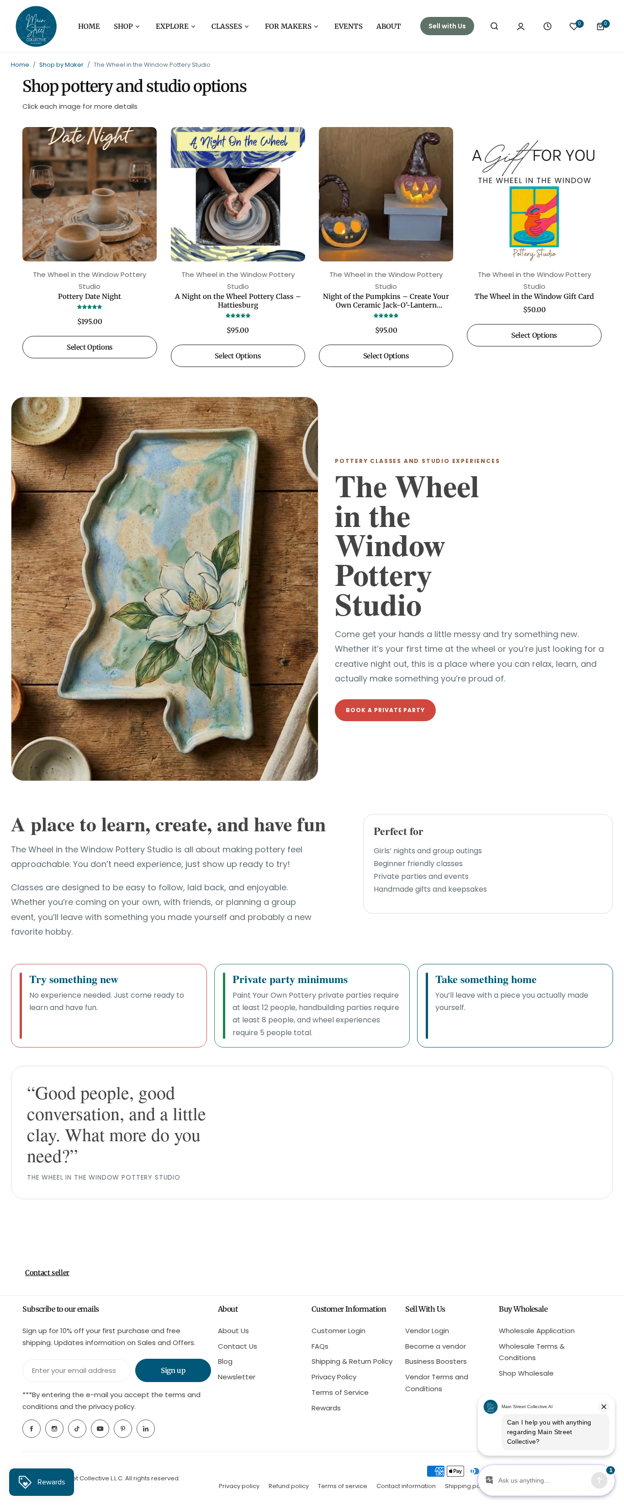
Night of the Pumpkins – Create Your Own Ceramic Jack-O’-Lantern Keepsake (386, 300)
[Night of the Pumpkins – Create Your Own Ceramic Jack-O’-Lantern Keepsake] (386, 194)
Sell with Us (447, 26)
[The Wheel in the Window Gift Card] (534, 194)
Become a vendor (435, 1346)
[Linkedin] (146, 1429)
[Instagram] (54, 1429)
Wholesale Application (537, 1330)
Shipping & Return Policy (352, 1361)
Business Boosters (436, 1361)
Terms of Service (340, 1392)
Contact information (406, 1486)
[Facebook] (31, 1429)
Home (20, 64)
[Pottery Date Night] (89, 194)
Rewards (326, 1408)
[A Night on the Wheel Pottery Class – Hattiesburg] (238, 194)
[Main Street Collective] (36, 26)
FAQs (320, 1346)
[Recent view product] (547, 26)
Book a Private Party (385, 710)
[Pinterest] (123, 1429)
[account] (521, 26)
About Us (233, 1330)
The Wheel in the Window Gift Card (534, 296)
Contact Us (237, 1346)
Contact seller (47, 1272)
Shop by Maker (61, 64)
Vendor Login (427, 1330)
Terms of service (342, 1486)
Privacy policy (239, 1486)
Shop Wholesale (526, 1373)
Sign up (173, 1370)
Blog (225, 1361)
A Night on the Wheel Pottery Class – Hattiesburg (238, 300)
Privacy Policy (334, 1377)
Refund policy (289, 1486)
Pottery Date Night (89, 296)
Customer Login (338, 1330)
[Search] (494, 26)
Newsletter (236, 1377)
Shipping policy (467, 1486)
